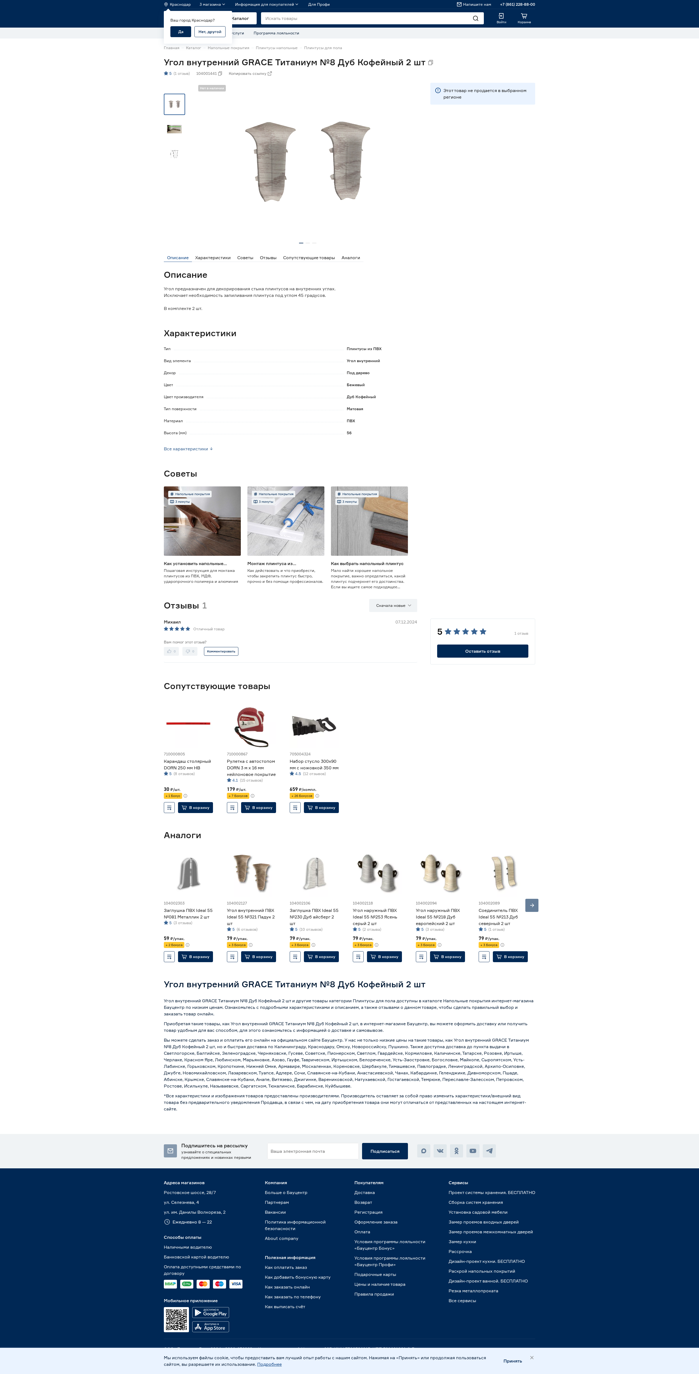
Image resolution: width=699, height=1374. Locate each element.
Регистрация (368, 1212)
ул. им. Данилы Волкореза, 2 (195, 1212)
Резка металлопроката (473, 1290)
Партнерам (277, 1202)
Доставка (364, 1192)
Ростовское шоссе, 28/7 (190, 1192)
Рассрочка (460, 1251)
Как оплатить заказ (286, 1267)
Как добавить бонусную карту (298, 1277)
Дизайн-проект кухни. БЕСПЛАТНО (487, 1261)
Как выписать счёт (285, 1306)
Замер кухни (462, 1241)
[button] (195, 807)
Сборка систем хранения (476, 1202)
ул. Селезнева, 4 (181, 1202)
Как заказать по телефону (293, 1296)
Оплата (362, 1231)
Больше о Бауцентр (286, 1192)
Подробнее (269, 1364)
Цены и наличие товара (379, 1284)
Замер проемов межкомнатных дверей (491, 1231)
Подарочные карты (375, 1274)
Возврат (363, 1202)
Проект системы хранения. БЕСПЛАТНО (492, 1192)
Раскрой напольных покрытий (482, 1271)
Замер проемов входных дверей (484, 1222)
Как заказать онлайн (287, 1287)
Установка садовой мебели (478, 1212)
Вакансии (275, 1212)
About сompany (281, 1238)
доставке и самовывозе (357, 1030)
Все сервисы (462, 1300)
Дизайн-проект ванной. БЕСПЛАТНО (488, 1281)
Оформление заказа (376, 1222)
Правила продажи (374, 1294)
